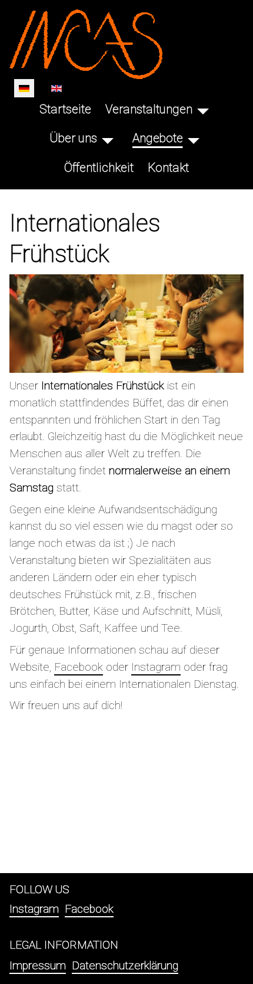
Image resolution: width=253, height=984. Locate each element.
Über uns (73, 138)
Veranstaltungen (148, 109)
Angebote (157, 138)
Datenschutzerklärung (125, 965)
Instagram (156, 667)
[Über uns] (107, 138)
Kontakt (168, 167)
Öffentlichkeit (99, 167)
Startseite (65, 109)
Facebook (78, 667)
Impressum (37, 965)
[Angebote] (193, 138)
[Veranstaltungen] (203, 109)
